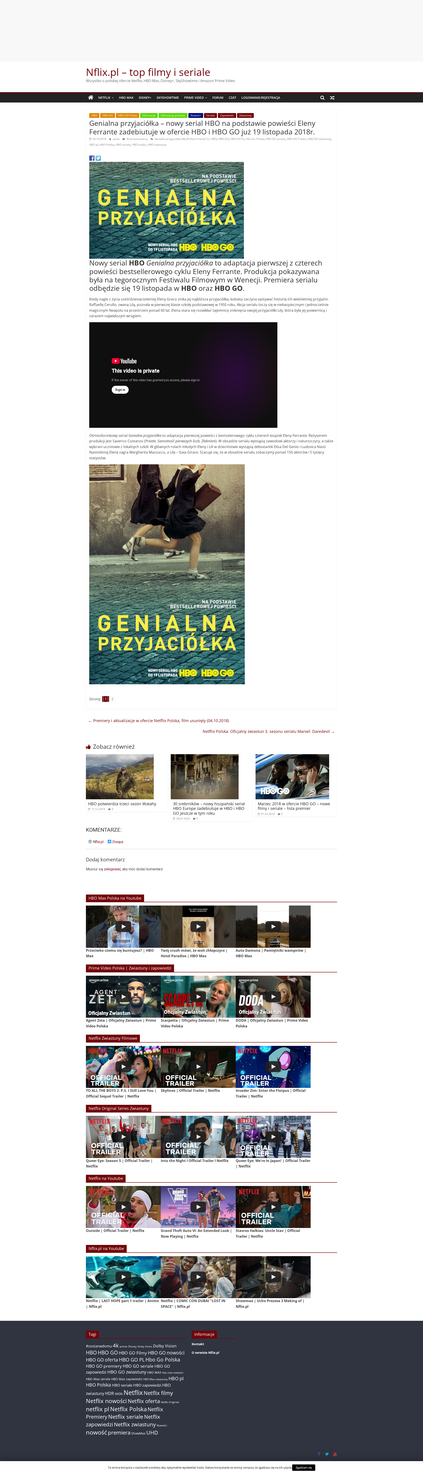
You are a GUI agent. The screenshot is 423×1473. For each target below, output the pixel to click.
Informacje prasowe (173, 115)
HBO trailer (139, 144)
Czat (232, 97)
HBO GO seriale (275, 139)
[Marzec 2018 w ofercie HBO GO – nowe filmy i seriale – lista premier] (292, 756)
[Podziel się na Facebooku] (92, 158)
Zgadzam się (304, 1467)
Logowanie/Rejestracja (260, 97)
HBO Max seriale (98, 1379)
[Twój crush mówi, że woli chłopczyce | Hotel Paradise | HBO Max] (198, 927)
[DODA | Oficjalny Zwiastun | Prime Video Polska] (273, 997)
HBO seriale (123, 144)
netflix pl (97, 1409)
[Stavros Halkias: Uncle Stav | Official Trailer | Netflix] (273, 1207)
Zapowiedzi (227, 115)
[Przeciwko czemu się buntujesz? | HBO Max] (123, 927)
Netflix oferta (144, 1401)
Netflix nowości (106, 1401)
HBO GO (107, 115)
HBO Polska (107, 144)
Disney (132, 1346)
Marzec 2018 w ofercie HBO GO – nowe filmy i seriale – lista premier (294, 806)
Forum (217, 97)
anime (123, 1346)
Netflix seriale (125, 1416)
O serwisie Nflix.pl (205, 1352)
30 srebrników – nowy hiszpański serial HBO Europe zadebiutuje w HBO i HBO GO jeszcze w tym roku (209, 808)
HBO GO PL (237, 139)
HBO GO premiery (104, 1366)
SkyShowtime (168, 97)
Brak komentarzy (137, 139)
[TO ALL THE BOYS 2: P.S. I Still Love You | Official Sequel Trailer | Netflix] (123, 1067)
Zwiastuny (245, 115)
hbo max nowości (172, 1372)
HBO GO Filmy (133, 1353)
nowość (96, 1432)
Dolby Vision (164, 1346)
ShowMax (138, 1433)
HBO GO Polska (127, 115)
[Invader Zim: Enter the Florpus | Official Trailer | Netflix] (273, 1067)
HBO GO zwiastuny (319, 139)
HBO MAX (126, 97)
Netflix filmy (158, 1392)
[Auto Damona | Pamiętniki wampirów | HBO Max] (273, 927)
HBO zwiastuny (157, 144)
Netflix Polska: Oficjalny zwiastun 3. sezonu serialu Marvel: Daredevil (269, 731)
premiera (119, 1432)
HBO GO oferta (102, 1359)
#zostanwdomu (99, 1346)
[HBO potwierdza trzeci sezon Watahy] (120, 756)
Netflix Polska (128, 1409)
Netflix (104, 97)
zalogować (112, 869)
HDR (109, 1393)
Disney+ (145, 97)
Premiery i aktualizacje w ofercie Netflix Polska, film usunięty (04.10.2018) (158, 720)
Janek (116, 139)
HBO (94, 115)
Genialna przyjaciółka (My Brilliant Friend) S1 (181, 139)
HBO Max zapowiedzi (126, 1379)
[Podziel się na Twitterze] (98, 158)
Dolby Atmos (144, 1346)
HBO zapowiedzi (147, 1385)
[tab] (96, 843)
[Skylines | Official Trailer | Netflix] (198, 1067)
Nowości (196, 115)
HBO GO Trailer (296, 139)
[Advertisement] (211, 31)
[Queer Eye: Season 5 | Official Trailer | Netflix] (123, 1137)
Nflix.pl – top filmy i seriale (148, 72)
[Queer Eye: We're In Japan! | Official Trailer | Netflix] (273, 1137)
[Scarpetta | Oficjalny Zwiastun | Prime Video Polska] (198, 997)
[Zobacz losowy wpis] (332, 97)
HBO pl (93, 144)
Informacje (149, 115)
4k (116, 1345)
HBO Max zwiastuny (155, 1379)
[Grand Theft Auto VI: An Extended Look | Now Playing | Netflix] (198, 1207)
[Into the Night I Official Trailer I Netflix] (198, 1137)
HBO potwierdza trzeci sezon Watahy (122, 803)
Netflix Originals (170, 1402)
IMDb (119, 1394)
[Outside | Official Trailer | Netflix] (123, 1207)
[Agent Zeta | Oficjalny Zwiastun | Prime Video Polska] (123, 997)
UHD (152, 1432)
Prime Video (194, 97)
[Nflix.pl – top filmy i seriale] (91, 97)
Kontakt (198, 1344)
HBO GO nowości (166, 1352)
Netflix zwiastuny (135, 1424)
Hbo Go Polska (255, 139)
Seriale (210, 115)
